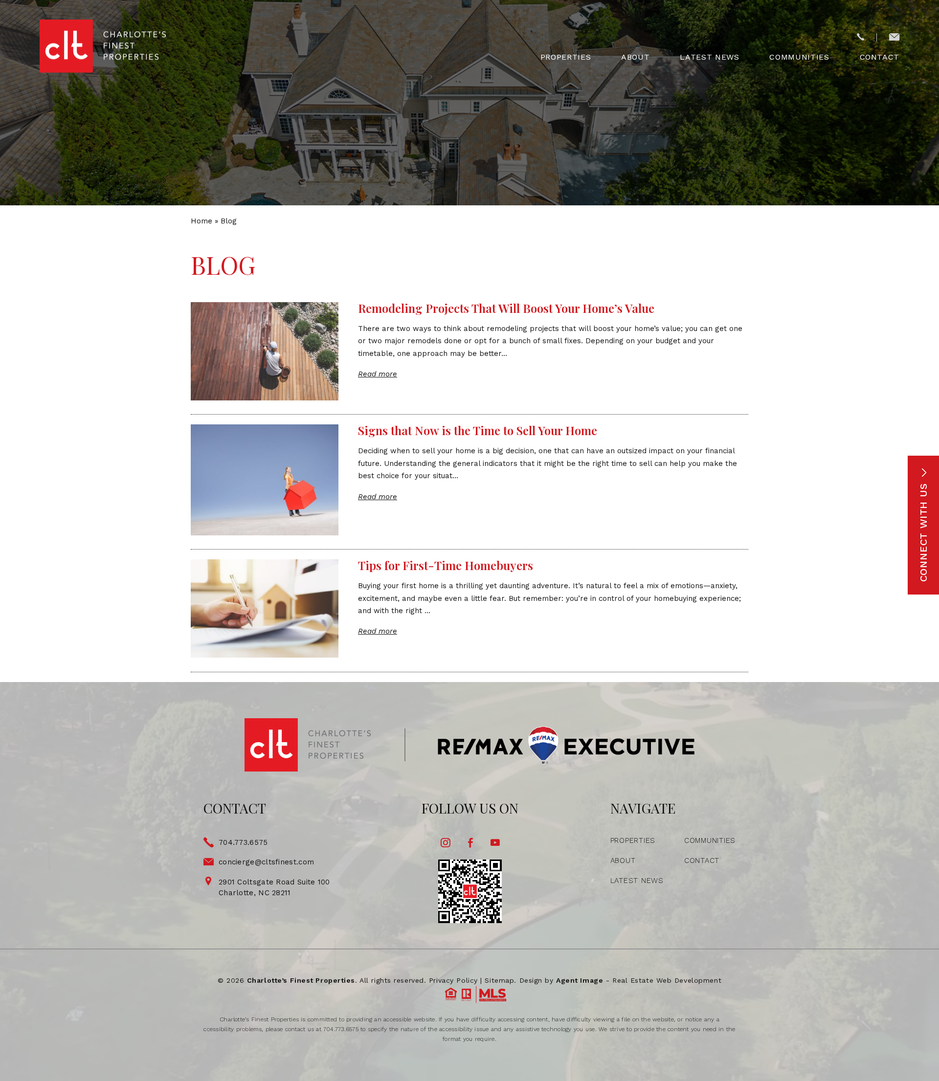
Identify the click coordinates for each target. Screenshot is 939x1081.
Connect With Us (923, 530)
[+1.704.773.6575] (860, 37)
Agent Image (579, 980)
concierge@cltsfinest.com (266, 862)
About (635, 57)
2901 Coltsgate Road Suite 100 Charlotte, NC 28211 (274, 888)
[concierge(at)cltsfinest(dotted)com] (894, 37)
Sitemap (499, 980)
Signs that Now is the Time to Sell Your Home (477, 430)
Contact (879, 57)
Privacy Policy (453, 980)
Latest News (709, 57)
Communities (799, 57)
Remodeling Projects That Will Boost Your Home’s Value (506, 308)
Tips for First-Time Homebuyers (445, 565)
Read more (377, 374)
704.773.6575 (243, 842)
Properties (565, 57)
